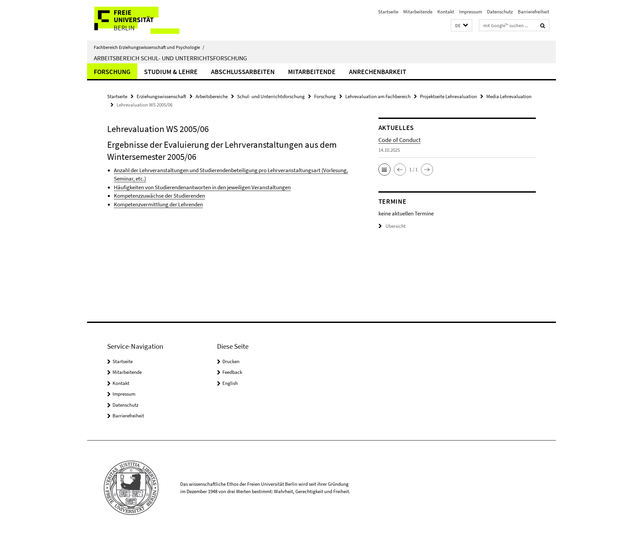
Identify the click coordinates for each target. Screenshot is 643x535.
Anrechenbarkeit (377, 71)
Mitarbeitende (417, 11)
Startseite (388, 11)
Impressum (470, 11)
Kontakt (445, 11)
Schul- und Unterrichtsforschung (271, 96)
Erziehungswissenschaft (161, 96)
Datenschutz (500, 11)
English (230, 383)
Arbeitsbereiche (212, 96)
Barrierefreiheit (533, 11)
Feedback (232, 372)
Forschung (112, 71)
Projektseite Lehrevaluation (448, 96)
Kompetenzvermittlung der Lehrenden (158, 204)
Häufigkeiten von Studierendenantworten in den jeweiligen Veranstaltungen (202, 187)
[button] (461, 25)
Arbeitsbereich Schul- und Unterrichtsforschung (170, 58)
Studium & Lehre (171, 71)
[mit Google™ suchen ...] (543, 25)
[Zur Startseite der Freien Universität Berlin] (143, 20)
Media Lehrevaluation (508, 96)
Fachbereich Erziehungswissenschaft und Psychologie (149, 47)
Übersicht (395, 226)
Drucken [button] (230, 361)
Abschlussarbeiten (243, 71)
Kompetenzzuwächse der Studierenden (159, 195)
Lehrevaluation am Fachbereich (378, 96)
